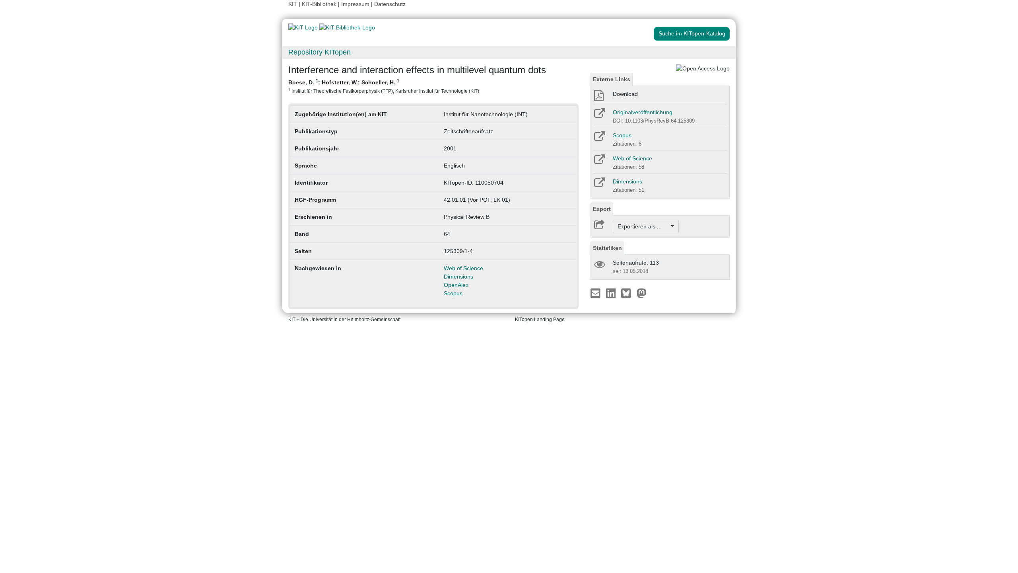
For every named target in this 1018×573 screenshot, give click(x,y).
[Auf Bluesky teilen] (628, 293)
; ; (383, 86)
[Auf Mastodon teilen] (642, 293)
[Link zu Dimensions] (599, 185)
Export (602, 209)
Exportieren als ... (644, 226)
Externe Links (611, 79)
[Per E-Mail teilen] (596, 293)
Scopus (453, 293)
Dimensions (458, 276)
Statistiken (607, 248)
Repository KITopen (319, 52)
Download (625, 94)
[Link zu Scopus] (599, 139)
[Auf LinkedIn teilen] (612, 293)
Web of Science (463, 268)
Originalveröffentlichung (642, 112)
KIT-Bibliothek (320, 4)
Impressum (355, 4)
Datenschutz (390, 4)
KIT (292, 4)
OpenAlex (456, 285)
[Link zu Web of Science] (599, 162)
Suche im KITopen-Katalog (692, 33)
